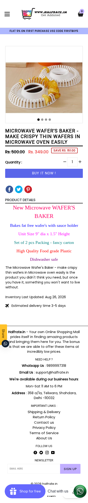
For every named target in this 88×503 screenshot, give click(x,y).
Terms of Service (44, 432)
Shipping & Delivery (44, 411)
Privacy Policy (44, 427)
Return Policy (44, 417)
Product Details (20, 199)
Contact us (44, 422)
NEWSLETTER (44, 460)
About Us (44, 438)
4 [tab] (50, 119)
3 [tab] (46, 119)
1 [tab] (38, 119)
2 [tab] (42, 119)
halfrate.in (49, 483)
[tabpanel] (44, 86)
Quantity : (13, 162)
